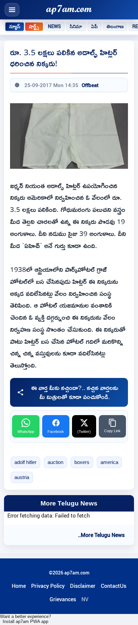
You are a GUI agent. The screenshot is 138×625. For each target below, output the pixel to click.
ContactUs (113, 586)
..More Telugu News (101, 535)
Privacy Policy (48, 586)
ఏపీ (94, 26)
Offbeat (90, 85)
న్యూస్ (14, 26)
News (54, 26)
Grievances (63, 599)
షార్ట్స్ (34, 26)
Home (19, 586)
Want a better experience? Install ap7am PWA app (25, 619)
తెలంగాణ (115, 26)
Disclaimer (82, 586)
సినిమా (76, 26)
